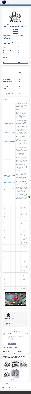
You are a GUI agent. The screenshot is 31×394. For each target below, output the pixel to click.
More (15, 353)
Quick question (4, 334)
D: (3, 52)
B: (3, 62)
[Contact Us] (29, 197)
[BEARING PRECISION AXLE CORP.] (4, 2)
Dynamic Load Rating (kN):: (7, 50)
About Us (3, 392)
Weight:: (4, 74)
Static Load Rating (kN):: (7, 59)
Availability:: (5, 57)
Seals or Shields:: (5, 86)
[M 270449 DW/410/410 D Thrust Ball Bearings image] (15, 15)
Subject (4, 331)
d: (3, 55)
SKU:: (4, 90)
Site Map (9, 392)
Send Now (11, 343)
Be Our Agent (16, 33)
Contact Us (6, 392)
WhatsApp (15, 31)
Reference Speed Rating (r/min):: (8, 93)
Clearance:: (4, 88)
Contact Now (15, 29)
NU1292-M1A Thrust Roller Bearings (8, 159)
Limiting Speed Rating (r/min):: (8, 60)
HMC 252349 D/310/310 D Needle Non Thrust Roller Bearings (9, 176)
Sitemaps (12, 392)
